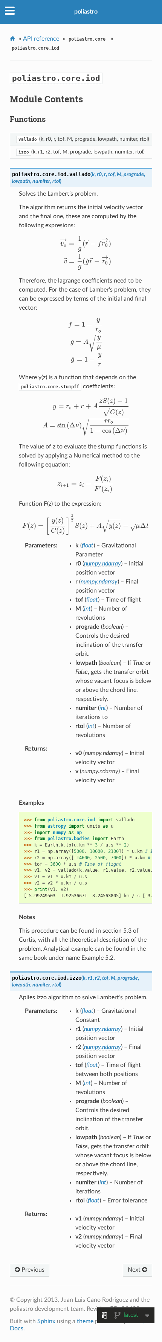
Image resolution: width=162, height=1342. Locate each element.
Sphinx (46, 1321)
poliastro (86, 12)
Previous (32, 1270)
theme (85, 1321)
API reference (41, 39)
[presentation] (85, 253)
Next (135, 1270)
